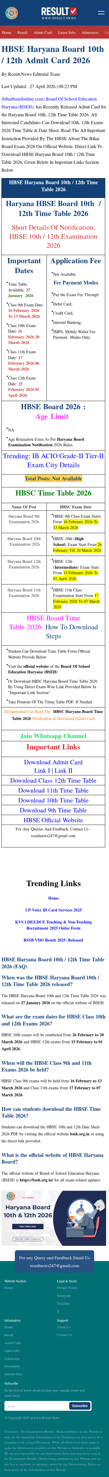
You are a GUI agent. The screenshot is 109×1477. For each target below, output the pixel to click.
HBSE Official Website (53, 820)
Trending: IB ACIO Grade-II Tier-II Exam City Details (53, 460)
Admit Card (43, 32)
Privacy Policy (67, 1287)
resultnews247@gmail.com (54, 1265)
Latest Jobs (67, 32)
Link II (63, 770)
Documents (12, 1366)
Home (6, 32)
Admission (90, 32)
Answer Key (13, 1373)
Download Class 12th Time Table (53, 780)
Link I (43, 770)
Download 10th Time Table (53, 800)
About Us (64, 1327)
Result (22, 32)
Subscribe (79, 1406)
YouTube (63, 1303)
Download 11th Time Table (53, 790)
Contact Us (64, 1334)
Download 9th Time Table (53, 810)
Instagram (64, 1295)
